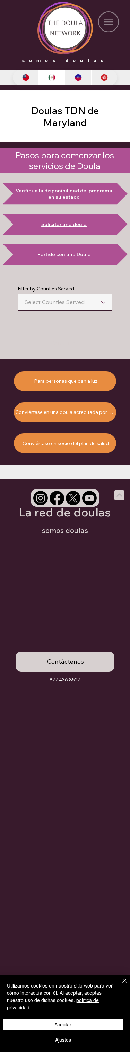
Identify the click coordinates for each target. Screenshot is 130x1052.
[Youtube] (89, 498)
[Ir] (119, 495)
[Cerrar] (120, 984)
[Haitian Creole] (78, 77)
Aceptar (62, 1024)
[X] (73, 498)
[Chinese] (104, 77)
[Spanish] (51, 77)
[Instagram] (40, 498)
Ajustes (63, 1039)
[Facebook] (57, 498)
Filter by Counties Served (46, 288)
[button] (65, 662)
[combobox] (65, 302)
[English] (26, 77)
